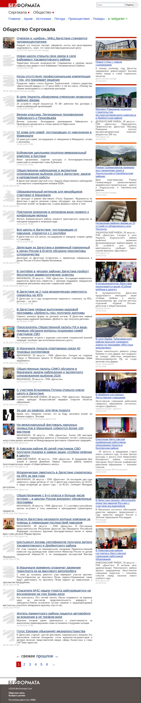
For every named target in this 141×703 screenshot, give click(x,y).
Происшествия (79, 19)
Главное (14, 19)
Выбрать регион (17, 695)
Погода (60, 19)
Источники (43, 19)
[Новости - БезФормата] (20, 4)
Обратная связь (17, 693)
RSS (33, 700)
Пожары (99, 19)
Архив (28, 19)
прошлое (44, 656)
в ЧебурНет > (117, 19)
